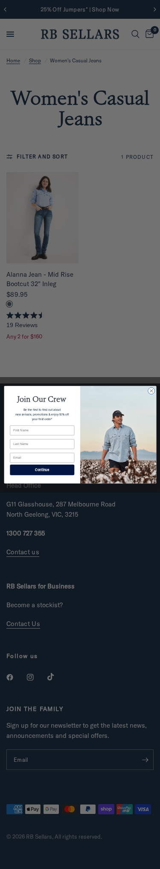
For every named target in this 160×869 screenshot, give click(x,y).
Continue (42, 469)
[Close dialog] (151, 390)
